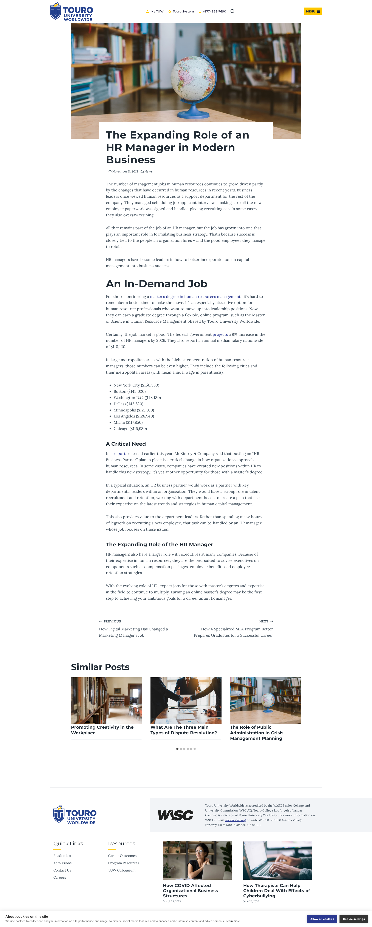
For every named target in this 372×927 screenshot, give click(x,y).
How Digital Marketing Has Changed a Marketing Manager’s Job (133, 628)
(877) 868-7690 (214, 11)
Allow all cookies (322, 919)
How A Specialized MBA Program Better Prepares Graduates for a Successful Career (233, 628)
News (148, 171)
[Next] (294, 711)
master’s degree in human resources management (195, 296)
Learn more (233, 921)
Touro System (183, 11)
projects (220, 334)
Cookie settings (354, 919)
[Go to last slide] (77, 711)
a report (118, 453)
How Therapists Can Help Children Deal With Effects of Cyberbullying (276, 890)
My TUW (157, 11)
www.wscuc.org (235, 820)
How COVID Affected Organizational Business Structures (190, 890)
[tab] (177, 749)
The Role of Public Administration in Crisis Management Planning (257, 733)
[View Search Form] (232, 11)
